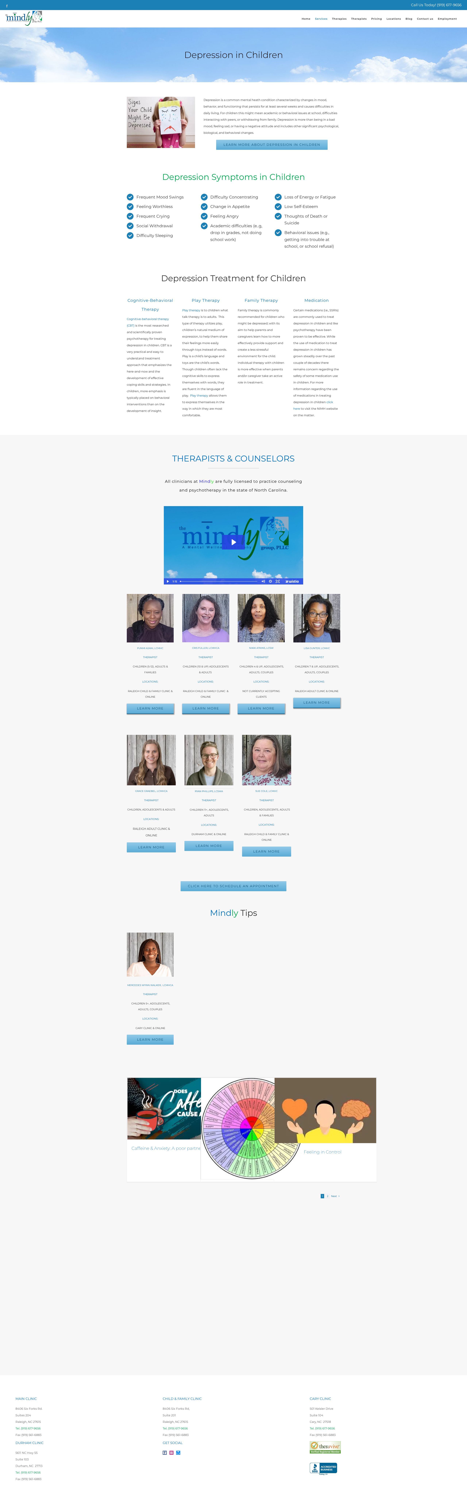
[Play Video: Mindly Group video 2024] (233, 542)
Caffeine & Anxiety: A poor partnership (172, 1148)
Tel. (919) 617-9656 (28, 1428)
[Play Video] (167, 581)
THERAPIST (205, 657)
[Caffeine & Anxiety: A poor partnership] (178, 1108)
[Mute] (263, 581)
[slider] (219, 581)
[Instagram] (171, 1453)
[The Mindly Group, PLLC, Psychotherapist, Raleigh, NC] (323, 1469)
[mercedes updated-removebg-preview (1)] (150, 934)
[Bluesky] (178, 1453)
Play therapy (191, 310)
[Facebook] (165, 1453)
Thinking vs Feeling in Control (310, 1152)
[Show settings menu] (270, 581)
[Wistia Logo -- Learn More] (292, 581)
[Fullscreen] (277, 581)
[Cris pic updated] (205, 595)
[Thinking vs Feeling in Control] (325, 1110)
